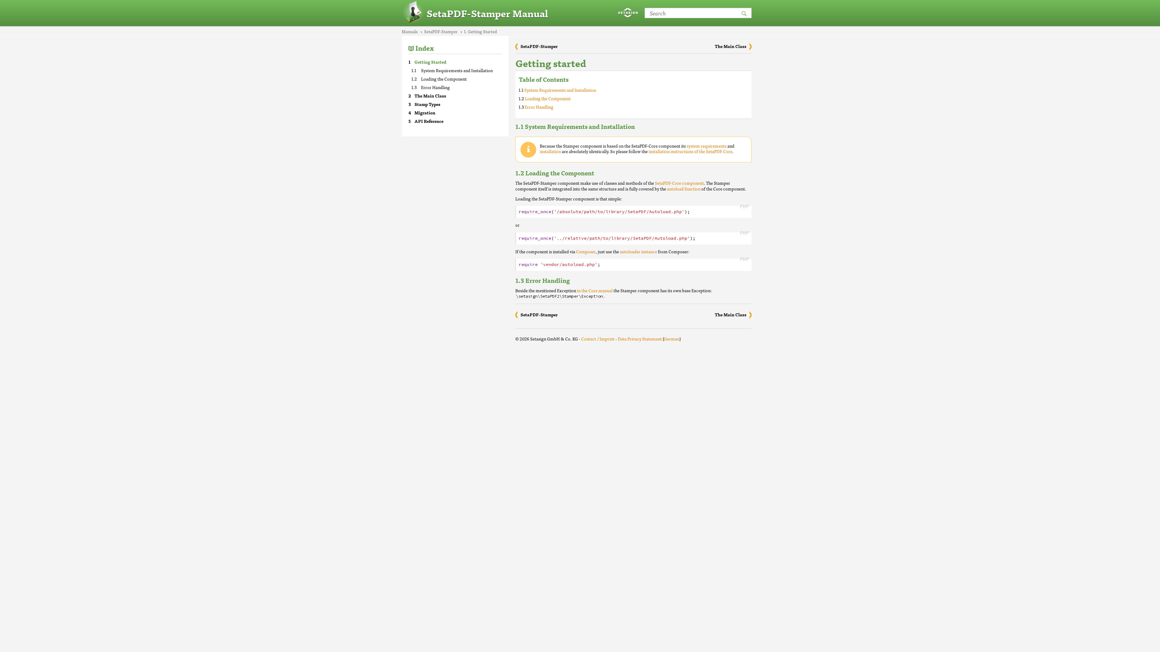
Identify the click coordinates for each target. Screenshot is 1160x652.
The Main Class (430, 95)
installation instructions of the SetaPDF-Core (690, 151)
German (671, 338)
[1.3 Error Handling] (576, 280)
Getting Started (430, 62)
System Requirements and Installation (457, 70)
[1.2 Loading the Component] (600, 173)
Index (424, 48)
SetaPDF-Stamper (539, 46)
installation (550, 151)
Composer (586, 251)
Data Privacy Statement (640, 338)
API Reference (428, 121)
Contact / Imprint (597, 338)
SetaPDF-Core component (679, 183)
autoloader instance (638, 251)
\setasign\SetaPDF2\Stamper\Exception (559, 296)
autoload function (684, 188)
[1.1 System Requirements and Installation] (641, 126)
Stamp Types (427, 104)
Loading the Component (444, 78)
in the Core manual (595, 290)
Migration (424, 112)
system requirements (707, 145)
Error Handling (435, 87)
